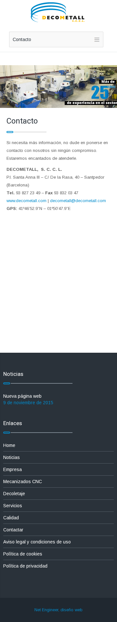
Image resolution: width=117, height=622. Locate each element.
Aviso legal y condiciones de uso (37, 541)
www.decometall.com (26, 200)
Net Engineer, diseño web (58, 609)
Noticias (11, 457)
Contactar (13, 529)
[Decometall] (58, 12)
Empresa (12, 469)
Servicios (12, 505)
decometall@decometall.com (78, 200)
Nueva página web (22, 396)
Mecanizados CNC (22, 481)
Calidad (11, 517)
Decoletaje (14, 493)
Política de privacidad (25, 566)
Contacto (22, 39)
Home (9, 445)
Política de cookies (22, 553)
